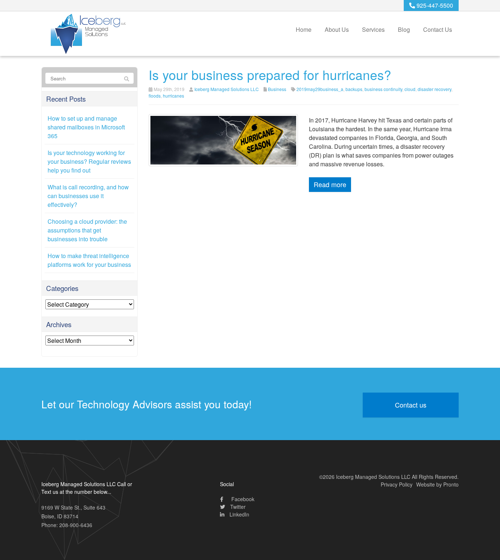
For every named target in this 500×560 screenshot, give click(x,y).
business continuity (383, 89)
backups (354, 89)
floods (155, 95)
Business (277, 89)
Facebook (242, 499)
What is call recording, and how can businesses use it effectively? (88, 196)
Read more (330, 184)
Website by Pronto (437, 484)
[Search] (127, 78)
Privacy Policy (397, 484)
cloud (409, 89)
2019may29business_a (319, 89)
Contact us (410, 404)
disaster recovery (434, 89)
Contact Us (437, 29)
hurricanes (173, 95)
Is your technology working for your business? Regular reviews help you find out (89, 161)
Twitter (237, 506)
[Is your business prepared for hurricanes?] (223, 139)
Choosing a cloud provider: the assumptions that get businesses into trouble (87, 230)
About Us (337, 29)
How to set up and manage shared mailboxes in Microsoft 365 (86, 127)
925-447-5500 (434, 5)
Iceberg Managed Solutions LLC (226, 89)
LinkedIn (238, 514)
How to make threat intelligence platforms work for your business (89, 260)
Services (373, 29)
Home (303, 29)
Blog (404, 29)
